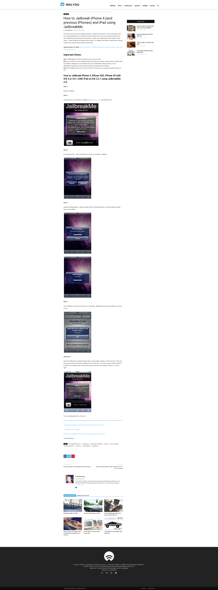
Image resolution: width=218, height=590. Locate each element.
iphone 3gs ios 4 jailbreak (97, 443)
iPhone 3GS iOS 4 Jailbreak (72, 429)
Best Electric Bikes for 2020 (70, 513)
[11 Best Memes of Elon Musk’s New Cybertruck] (113, 523)
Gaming (145, 5)
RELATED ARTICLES (70, 495)
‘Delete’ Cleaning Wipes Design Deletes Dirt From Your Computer (109, 467)
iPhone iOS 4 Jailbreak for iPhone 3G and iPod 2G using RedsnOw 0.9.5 (85, 434)
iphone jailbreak (86, 446)
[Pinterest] (106, 573)
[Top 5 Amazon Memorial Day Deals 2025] (131, 53)
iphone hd (78, 446)
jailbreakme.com (95, 100)
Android (112, 5)
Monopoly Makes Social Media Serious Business (77, 466)
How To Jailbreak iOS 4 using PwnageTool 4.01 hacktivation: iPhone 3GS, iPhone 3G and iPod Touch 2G (94, 420)
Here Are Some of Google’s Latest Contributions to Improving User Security (72, 533)
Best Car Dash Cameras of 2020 (92, 513)
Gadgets (137, 5)
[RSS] (111, 573)
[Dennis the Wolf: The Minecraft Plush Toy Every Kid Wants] (131, 28)
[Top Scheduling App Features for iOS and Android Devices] (113, 505)
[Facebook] (102, 573)
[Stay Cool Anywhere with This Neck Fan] (131, 36)
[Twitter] (76, 488)
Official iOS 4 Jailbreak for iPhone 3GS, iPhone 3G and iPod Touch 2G (84, 425)
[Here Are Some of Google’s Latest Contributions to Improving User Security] (73, 523)
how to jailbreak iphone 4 (74, 443)
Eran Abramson (69, 30)
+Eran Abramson (79, 484)
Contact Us (143, 588)
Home (65, 11)
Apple (120, 5)
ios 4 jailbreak (85, 443)
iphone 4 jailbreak (114, 443)
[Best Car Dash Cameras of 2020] (93, 505)
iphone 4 (106, 443)
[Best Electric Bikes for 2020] (73, 505)
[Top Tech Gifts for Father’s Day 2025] (131, 45)
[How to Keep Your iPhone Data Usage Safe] (93, 523)
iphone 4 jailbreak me (69, 446)
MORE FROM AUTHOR (83, 495)
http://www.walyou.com (80, 478)
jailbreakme (95, 446)
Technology (128, 5)
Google (152, 5)
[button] (158, 6)
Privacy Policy (151, 588)
